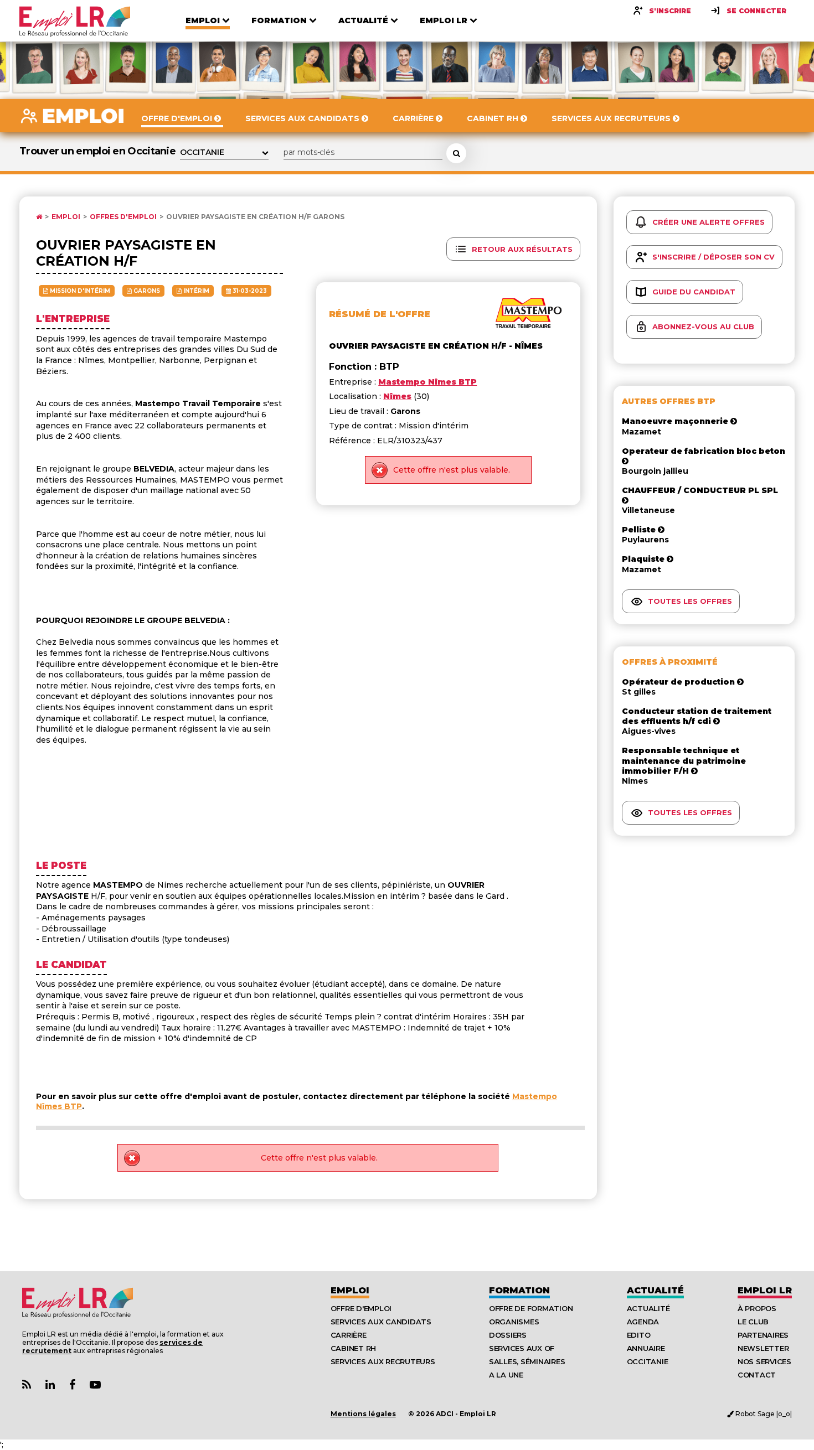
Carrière (349, 1334)
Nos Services (764, 1361)
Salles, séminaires (527, 1361)
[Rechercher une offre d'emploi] (456, 153)
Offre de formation (531, 1308)
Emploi (65, 217)
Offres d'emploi (123, 217)
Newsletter (763, 1348)
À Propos (757, 1308)
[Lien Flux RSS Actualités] (26, 1385)
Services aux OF (521, 1348)
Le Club (753, 1321)
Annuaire (646, 1348)
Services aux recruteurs (383, 1361)
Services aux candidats (381, 1321)
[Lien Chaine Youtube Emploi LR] (95, 1385)
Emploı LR (765, 1290)
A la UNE (506, 1374)
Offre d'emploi (361, 1308)
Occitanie (647, 1361)
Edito (639, 1334)
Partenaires (763, 1334)
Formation (519, 1290)
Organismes (514, 1321)
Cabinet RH (353, 1348)
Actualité (655, 1290)
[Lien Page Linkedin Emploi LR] (50, 1385)
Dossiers (508, 1334)
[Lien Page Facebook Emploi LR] (72, 1385)
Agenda (643, 1321)
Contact (757, 1374)
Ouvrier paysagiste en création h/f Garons (255, 217)
